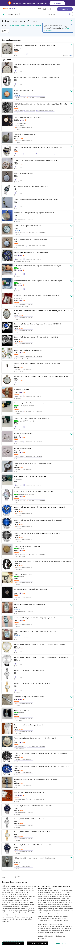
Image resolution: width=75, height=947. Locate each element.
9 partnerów (12, 915)
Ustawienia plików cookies (60, 928)
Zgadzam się (15, 943)
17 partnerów (6, 913)
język (18, 876)
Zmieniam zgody (62, 943)
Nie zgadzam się (39, 943)
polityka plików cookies (45, 936)
